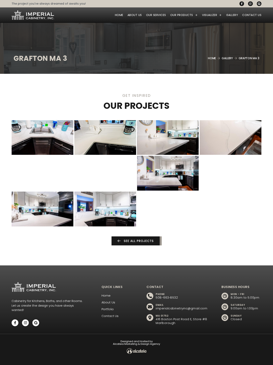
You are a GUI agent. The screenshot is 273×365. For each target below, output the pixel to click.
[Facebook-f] (241, 3)
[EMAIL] (149, 306)
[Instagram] (250, 3)
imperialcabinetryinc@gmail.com (181, 308)
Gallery (232, 15)
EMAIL (160, 305)
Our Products (181, 15)
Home (119, 15)
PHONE (160, 294)
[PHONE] (149, 296)
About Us (135, 15)
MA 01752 (162, 315)
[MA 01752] (149, 317)
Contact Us (251, 15)
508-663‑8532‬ (167, 297)
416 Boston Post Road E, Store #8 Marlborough (181, 321)
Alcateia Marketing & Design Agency (136, 344)
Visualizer (209, 15)
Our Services (156, 15)
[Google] (259, 3)
